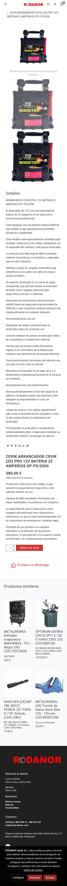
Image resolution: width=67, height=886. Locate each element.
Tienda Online (12, 808)
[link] (33, 4)
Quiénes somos (12, 801)
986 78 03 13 (21, 822)
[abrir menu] (5, 4)
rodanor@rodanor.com (16, 825)
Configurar (18, 877)
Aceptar (50, 877)
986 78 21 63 (35, 822)
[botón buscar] (48, 4)
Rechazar (35, 877)
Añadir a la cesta (29, 547)
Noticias (9, 804)
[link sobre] (33, 760)
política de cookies (33, 870)
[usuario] (55, 4)
